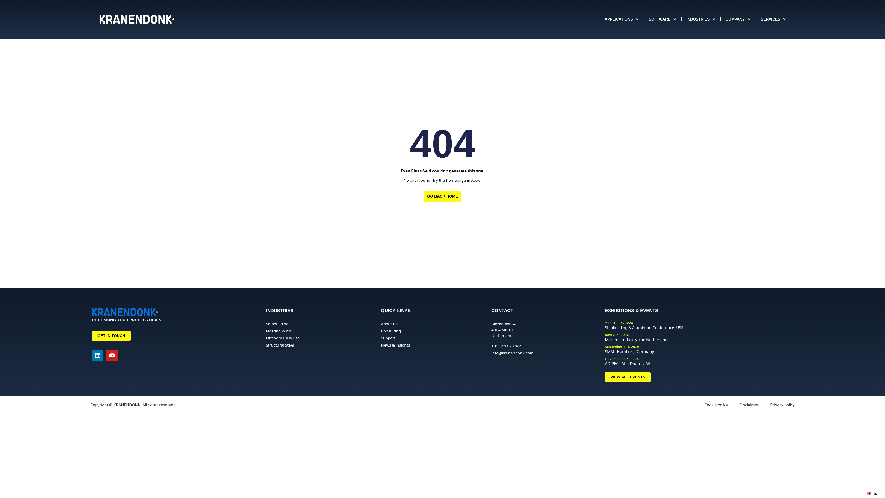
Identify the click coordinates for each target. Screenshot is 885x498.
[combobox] (872, 494)
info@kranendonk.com (512, 353)
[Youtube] (112, 355)
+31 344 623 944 (506, 346)
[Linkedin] (97, 355)
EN (875, 494)
